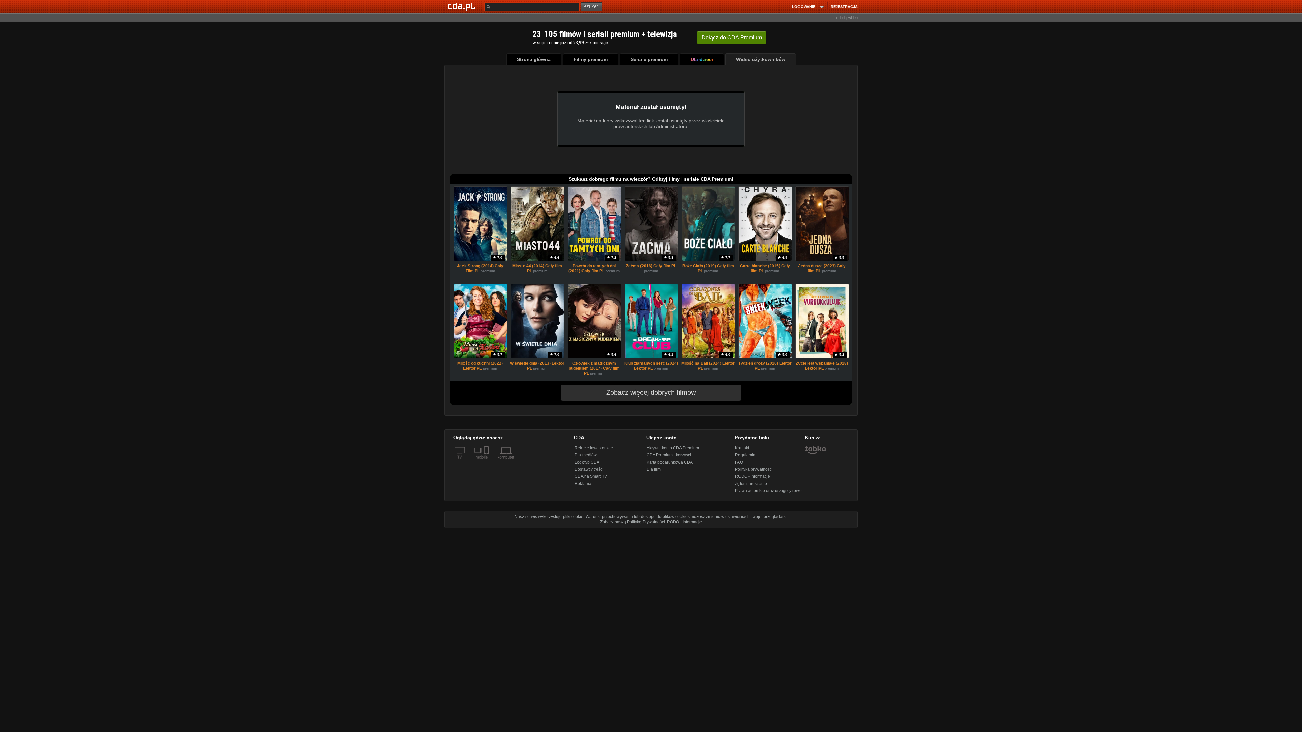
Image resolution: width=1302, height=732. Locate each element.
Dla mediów (586, 455)
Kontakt (742, 448)
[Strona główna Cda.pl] (462, 6)
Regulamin (745, 455)
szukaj (592, 7)
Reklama (583, 483)
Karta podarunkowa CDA (670, 462)
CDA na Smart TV (591, 476)
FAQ (739, 462)
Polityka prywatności (754, 469)
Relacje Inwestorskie (594, 448)
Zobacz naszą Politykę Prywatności (632, 522)
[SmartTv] (487, 461)
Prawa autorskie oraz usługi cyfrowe (768, 490)
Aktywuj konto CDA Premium (673, 448)
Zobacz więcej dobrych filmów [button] (651, 392)
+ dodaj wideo (846, 18)
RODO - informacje (752, 476)
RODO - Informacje (684, 522)
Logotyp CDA (587, 462)
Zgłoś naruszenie (751, 483)
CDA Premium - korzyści (669, 455)
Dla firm (654, 469)
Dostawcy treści (589, 469)
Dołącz (732, 37)
